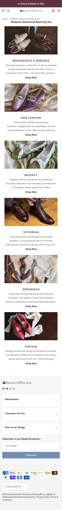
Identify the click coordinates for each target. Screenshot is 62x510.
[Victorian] (31, 225)
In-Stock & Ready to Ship (31, 3)
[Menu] (3, 10)
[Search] (9, 10)
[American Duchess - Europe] (31, 10)
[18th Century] (31, 110)
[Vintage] (31, 339)
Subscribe (31, 455)
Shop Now (31, 77)
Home (5, 19)
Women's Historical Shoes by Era (25, 19)
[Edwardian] (31, 282)
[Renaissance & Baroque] (31, 53)
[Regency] (31, 167)
